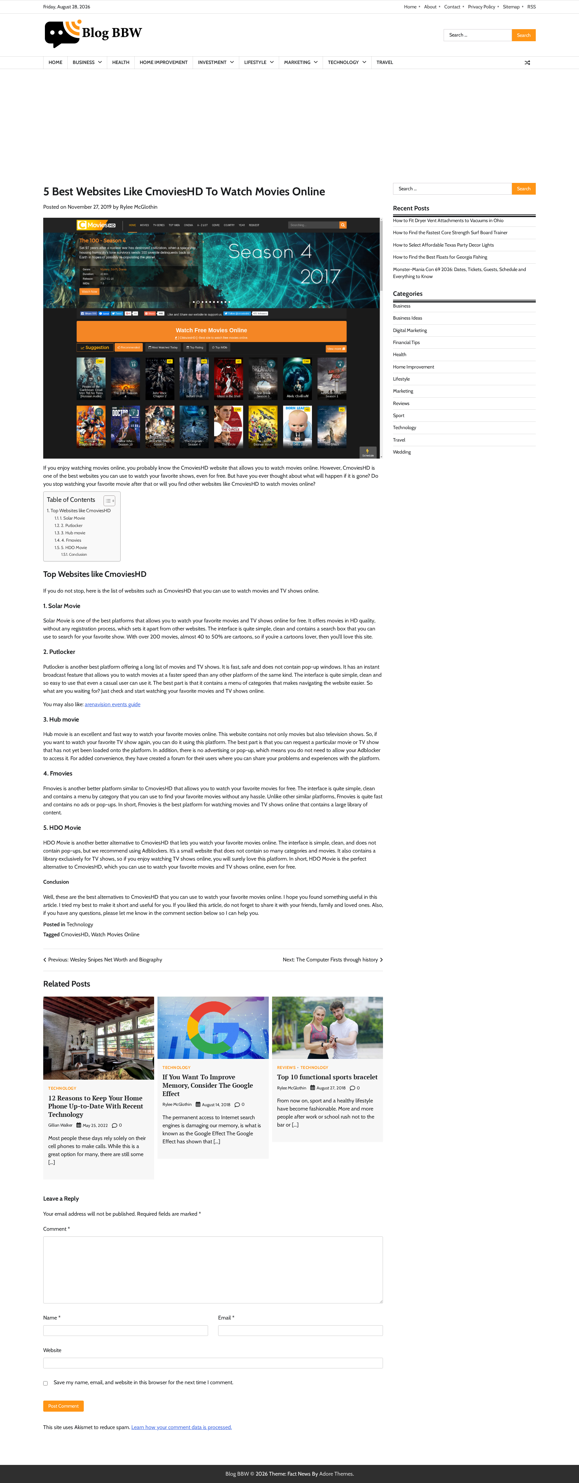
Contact (452, 7)
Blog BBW (237, 1474)
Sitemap (511, 7)
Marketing (297, 62)
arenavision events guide (112, 704)
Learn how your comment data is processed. (181, 1427)
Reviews (286, 1068)
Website (52, 1350)
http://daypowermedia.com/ (424, 478)
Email (226, 1318)
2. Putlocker (71, 525)
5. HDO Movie (74, 547)
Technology (343, 62)
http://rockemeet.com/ (418, 470)
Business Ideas (407, 318)
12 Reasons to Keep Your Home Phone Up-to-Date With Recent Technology (95, 1106)
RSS (531, 7)
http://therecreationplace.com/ (427, 502)
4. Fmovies (71, 540)
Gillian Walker (60, 1125)
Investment (212, 62)
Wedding (402, 452)
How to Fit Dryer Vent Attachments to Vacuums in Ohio (448, 220)
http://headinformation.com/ (425, 486)
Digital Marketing (410, 330)
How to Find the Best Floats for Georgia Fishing (440, 257)
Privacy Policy (481, 7)
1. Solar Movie (72, 518)
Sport (398, 415)
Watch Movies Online (115, 934)
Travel (385, 62)
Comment (56, 1229)
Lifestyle (255, 62)
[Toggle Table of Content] (106, 501)
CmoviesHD (74, 934)
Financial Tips (406, 342)
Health (120, 62)
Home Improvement (164, 62)
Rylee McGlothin (138, 207)
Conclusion (78, 554)
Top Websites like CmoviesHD (81, 511)
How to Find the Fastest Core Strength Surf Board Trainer (450, 232)
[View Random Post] (527, 63)
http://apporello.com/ (417, 494)
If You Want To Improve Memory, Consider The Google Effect (208, 1085)
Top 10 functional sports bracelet (327, 1077)
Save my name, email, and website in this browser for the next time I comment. (143, 1382)
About (430, 7)
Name (52, 1318)
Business (83, 62)
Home (410, 7)
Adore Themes (336, 1474)
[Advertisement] (289, 119)
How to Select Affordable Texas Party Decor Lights (443, 245)
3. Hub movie (73, 532)
